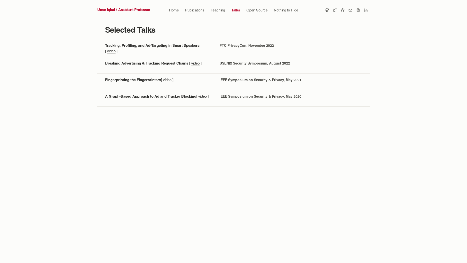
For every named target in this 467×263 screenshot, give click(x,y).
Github (327, 9)
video (111, 50)
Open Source (257, 9)
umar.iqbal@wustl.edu (350, 9)
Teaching (218, 9)
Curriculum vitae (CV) (358, 9)
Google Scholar (342, 9)
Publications (194, 9)
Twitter (335, 9)
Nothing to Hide (286, 9)
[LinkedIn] (366, 9)
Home (174, 9)
